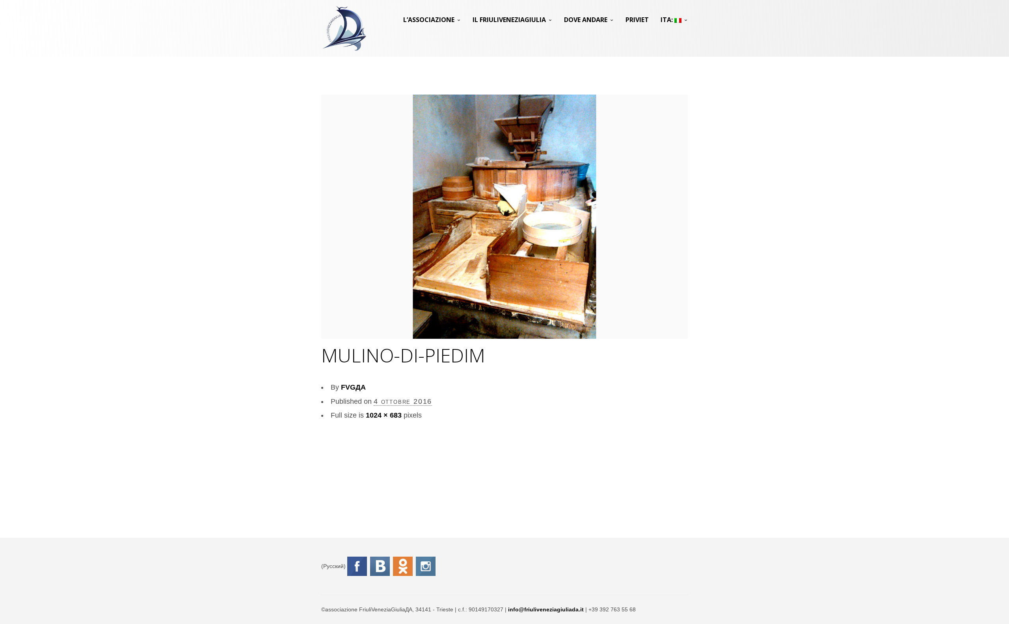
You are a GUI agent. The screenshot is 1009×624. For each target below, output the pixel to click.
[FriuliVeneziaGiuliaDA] (344, 28)
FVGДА (353, 387)
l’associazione (428, 19)
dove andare (585, 19)
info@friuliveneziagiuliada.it (546, 609)
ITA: (667, 19)
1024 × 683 (384, 415)
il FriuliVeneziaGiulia (509, 19)
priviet (637, 19)
